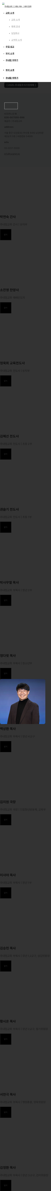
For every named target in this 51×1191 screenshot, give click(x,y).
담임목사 (15, 33)
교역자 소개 (16, 40)
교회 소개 (10, 13)
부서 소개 (10, 70)
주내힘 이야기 (12, 78)
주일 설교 (10, 46)
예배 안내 (15, 26)
